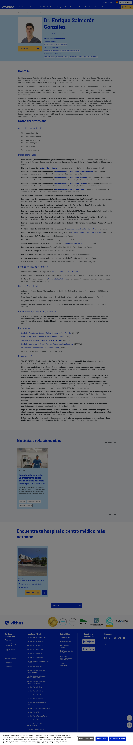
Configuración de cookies (86, 738)
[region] (66, 738)
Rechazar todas (101, 738)
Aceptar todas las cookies (117, 738)
